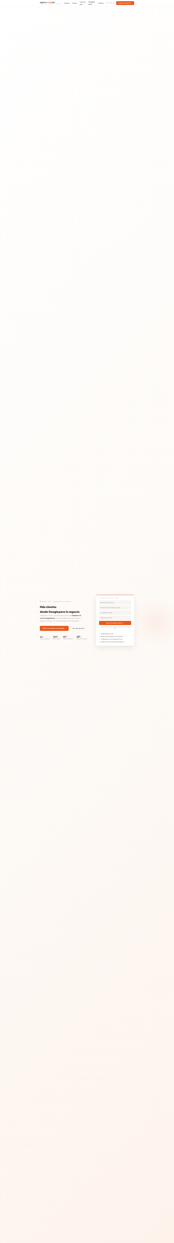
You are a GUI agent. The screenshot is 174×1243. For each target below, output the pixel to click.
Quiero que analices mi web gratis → (54, 628)
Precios (74, 3)
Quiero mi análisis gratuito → (115, 623)
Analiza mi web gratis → (125, 3)
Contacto (101, 3)
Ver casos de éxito (78, 628)
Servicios (67, 3)
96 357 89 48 (110, 3)
